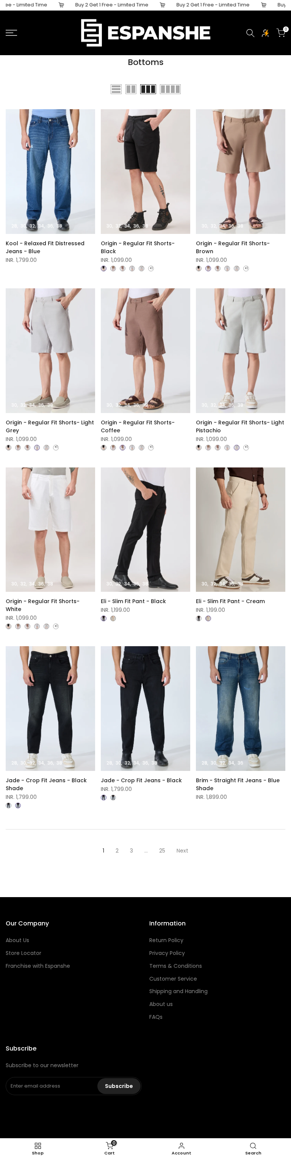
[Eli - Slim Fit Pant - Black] (103, 618)
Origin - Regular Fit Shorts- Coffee (138, 426)
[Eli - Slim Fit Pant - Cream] (113, 618)
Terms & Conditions (175, 966)
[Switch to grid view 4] (170, 89)
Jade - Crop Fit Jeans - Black (141, 780)
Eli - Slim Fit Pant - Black (133, 601)
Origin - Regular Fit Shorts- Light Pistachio (240, 426)
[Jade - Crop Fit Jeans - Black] (8, 805)
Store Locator (23, 953)
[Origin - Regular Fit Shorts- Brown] (113, 268)
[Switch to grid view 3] (148, 89)
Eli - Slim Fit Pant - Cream (230, 601)
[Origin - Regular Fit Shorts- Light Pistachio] (141, 268)
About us (161, 1004)
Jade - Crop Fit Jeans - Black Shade (46, 784)
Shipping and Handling (178, 991)
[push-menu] (11, 32)
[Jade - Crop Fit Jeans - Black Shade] (18, 805)
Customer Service (173, 979)
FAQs (156, 1017)
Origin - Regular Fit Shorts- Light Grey (50, 426)
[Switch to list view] (116, 89)
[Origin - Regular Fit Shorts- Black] (103, 268)
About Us (17, 940)
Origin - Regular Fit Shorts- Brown (233, 247)
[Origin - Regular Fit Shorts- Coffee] (122, 268)
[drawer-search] (250, 33)
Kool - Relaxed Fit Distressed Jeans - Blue (45, 247)
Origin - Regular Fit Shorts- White (43, 605)
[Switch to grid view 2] (130, 89)
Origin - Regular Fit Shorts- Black (138, 247)
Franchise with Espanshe (38, 966)
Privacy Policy (167, 953)
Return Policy (166, 940)
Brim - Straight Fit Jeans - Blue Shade (238, 784)
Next (182, 850)
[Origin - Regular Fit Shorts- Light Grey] (132, 268)
